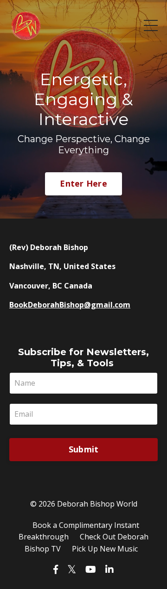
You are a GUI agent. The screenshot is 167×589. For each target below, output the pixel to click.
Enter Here (83, 183)
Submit (84, 449)
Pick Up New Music (105, 549)
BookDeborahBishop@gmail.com (69, 305)
